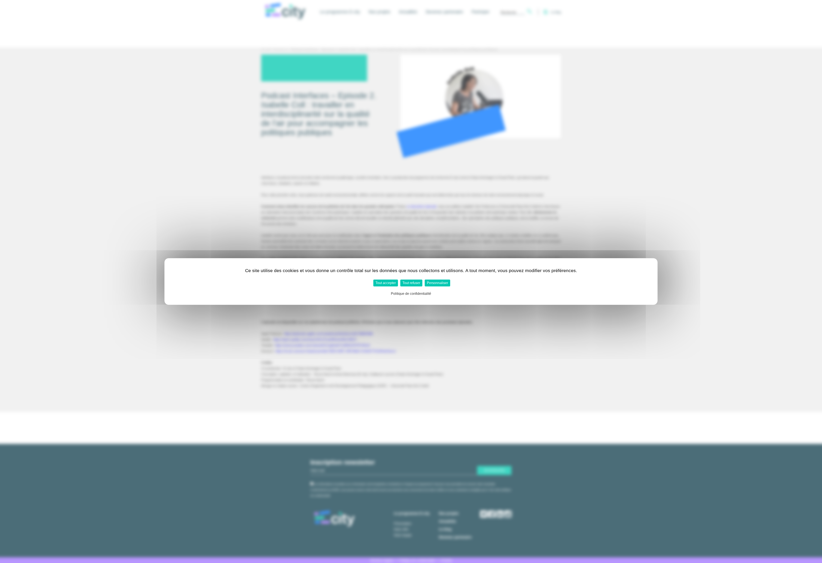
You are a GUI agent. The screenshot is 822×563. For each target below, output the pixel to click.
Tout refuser (411, 283)
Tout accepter (385, 283)
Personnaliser (437, 283)
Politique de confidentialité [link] (411, 293)
